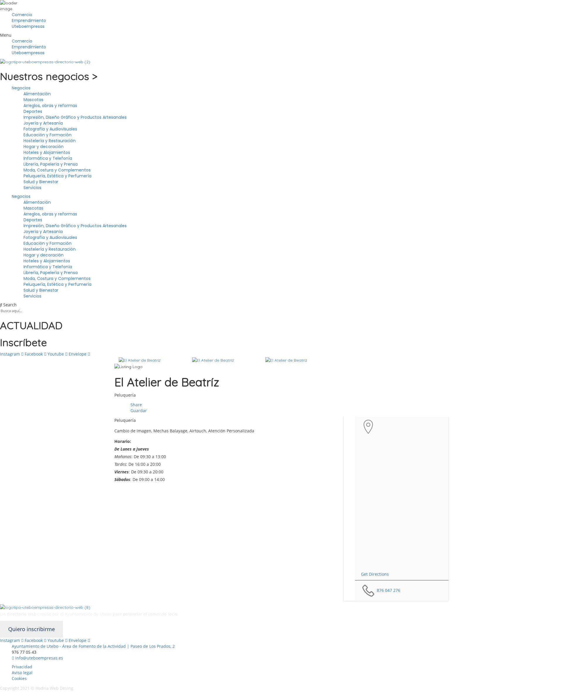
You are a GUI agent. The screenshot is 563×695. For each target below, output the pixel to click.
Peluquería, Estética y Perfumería (57, 176)
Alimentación (37, 94)
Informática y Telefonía (47, 158)
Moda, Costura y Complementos (57, 170)
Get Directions (375, 574)
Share (135, 404)
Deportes (32, 111)
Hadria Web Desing (54, 688)
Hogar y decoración (43, 146)
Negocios (21, 88)
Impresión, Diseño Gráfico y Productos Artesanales (75, 117)
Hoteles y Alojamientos (46, 152)
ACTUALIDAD (31, 325)
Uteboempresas (28, 26)
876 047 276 (388, 590)
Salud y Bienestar (40, 182)
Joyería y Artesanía (43, 123)
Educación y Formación (47, 135)
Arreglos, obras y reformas (50, 105)
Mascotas (33, 100)
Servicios (32, 188)
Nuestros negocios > (48, 76)
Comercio (22, 15)
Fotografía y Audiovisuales (50, 129)
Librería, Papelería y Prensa (50, 164)
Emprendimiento (29, 20)
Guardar (138, 410)
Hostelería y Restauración (49, 141)
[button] (281, 35)
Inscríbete (23, 342)
